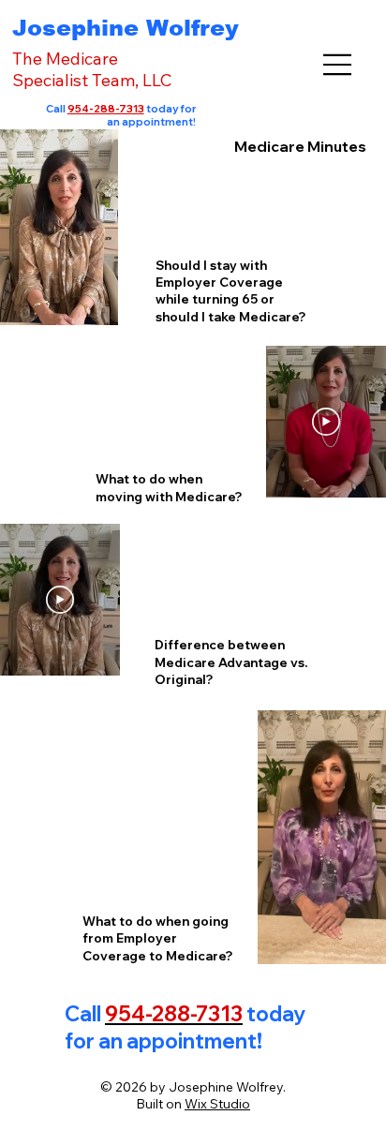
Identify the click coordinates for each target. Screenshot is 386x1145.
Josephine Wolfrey (125, 27)
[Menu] (338, 64)
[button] (85, 302)
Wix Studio (217, 1103)
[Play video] (326, 422)
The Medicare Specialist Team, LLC (91, 69)
